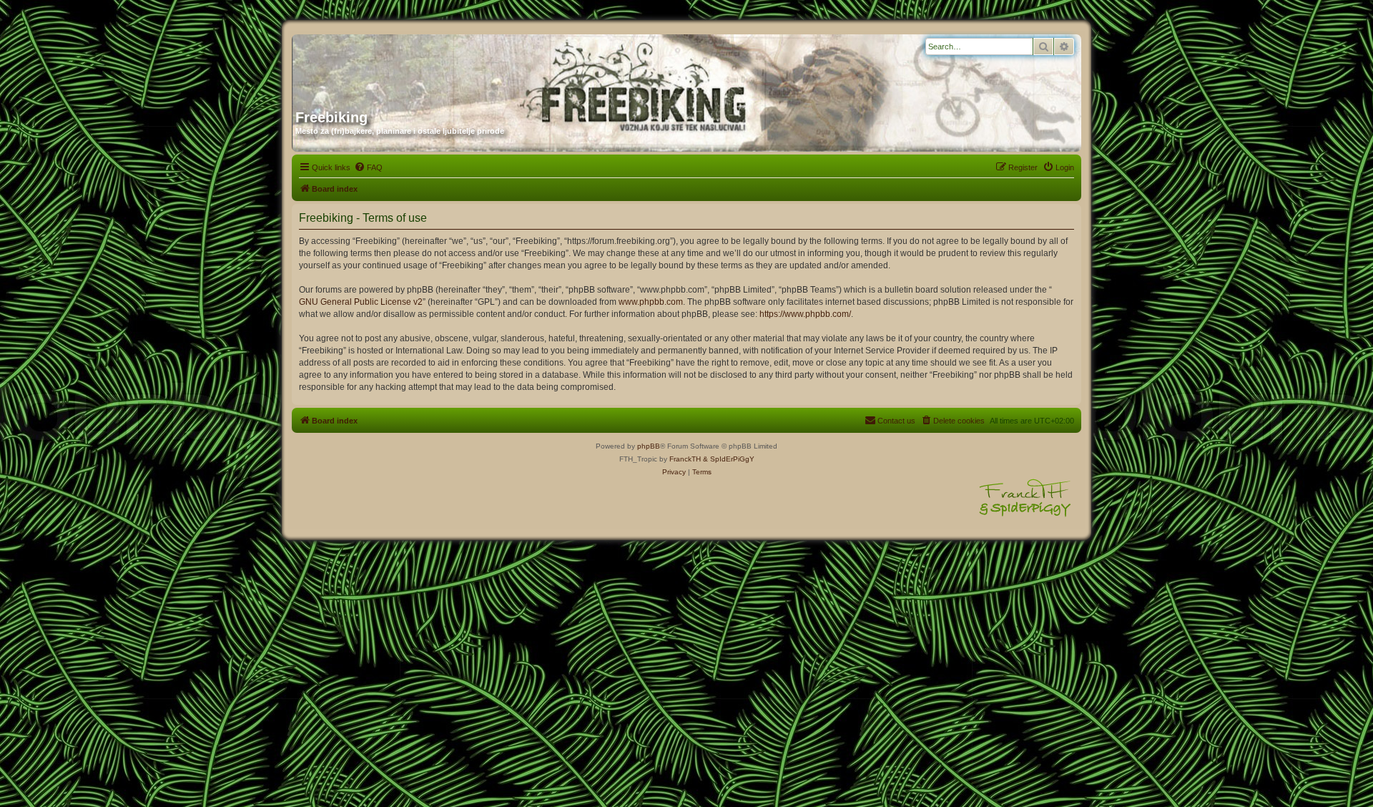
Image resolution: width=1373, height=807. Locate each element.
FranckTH (685, 459)
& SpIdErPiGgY (728, 459)
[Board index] (432, 66)
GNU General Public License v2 (361, 302)
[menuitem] (368, 167)
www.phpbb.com (651, 302)
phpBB (648, 446)
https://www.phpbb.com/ (805, 314)
